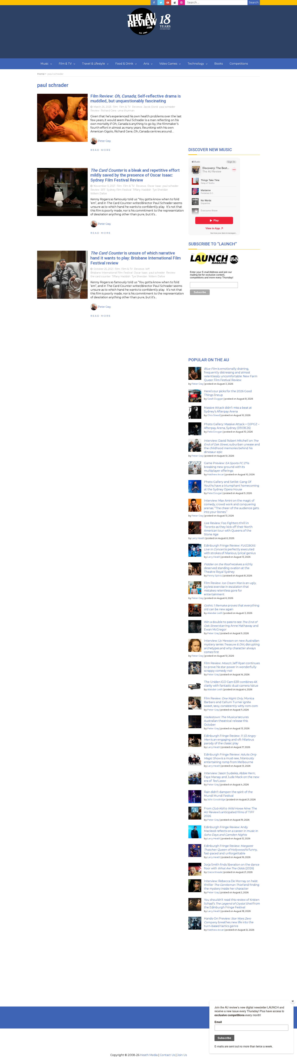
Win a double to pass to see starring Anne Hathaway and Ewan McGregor (231, 625)
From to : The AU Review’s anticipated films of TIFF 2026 (230, 812)
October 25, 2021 (103, 268)
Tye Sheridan (160, 189)
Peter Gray (198, 384)
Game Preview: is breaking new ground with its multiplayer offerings (226, 467)
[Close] (292, 1001)
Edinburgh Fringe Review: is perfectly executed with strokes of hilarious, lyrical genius (230, 549)
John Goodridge (216, 799)
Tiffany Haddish (142, 189)
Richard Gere (108, 110)
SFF (103, 189)
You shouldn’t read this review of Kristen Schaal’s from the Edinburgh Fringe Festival (232, 903)
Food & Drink (124, 63)
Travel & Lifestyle (93, 63)
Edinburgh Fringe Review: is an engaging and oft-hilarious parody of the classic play (230, 739)
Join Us (182, 1055)
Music (44, 63)
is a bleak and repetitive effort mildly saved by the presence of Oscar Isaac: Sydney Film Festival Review (135, 175)
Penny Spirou (214, 575)
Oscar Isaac (154, 185)
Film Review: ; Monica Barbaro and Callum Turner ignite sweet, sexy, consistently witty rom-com (231, 702)
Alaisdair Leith (215, 613)
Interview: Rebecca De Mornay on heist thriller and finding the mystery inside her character (231, 884)
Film (115, 106)
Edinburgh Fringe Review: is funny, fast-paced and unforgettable (230, 849)
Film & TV (65, 63)
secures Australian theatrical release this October (226, 720)
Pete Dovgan (214, 431)
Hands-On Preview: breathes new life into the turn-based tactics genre (229, 922)
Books (218, 63)
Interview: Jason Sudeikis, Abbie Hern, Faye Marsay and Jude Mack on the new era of (231, 777)
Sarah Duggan (215, 398)
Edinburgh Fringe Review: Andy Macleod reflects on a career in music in (231, 831)
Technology (196, 63)
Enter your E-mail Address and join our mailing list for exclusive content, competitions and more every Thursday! (211, 275)
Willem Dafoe (98, 193)
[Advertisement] (148, 47)
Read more (100, 150)
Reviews (137, 106)
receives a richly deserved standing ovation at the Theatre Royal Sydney (228, 568)
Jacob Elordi (151, 106)
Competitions (239, 63)
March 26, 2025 (102, 106)
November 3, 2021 (104, 185)
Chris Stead (213, 415)
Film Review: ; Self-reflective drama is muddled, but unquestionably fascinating (135, 99)
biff (147, 268)
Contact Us (167, 1055)
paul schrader (167, 106)
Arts (146, 63)
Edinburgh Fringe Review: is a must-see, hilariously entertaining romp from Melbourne (230, 758)
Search (253, 2)
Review (94, 110)
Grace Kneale (214, 872)
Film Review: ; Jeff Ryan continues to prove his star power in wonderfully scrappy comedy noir (232, 667)
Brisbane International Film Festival (111, 272)
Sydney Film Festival (119, 189)
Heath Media (149, 1055)
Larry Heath (198, 538)
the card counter (100, 276)
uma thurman (126, 110)
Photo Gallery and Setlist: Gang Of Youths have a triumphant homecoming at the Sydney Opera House (231, 485)
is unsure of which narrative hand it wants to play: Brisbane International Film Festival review (135, 258)
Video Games (168, 63)
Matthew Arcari (215, 474)
